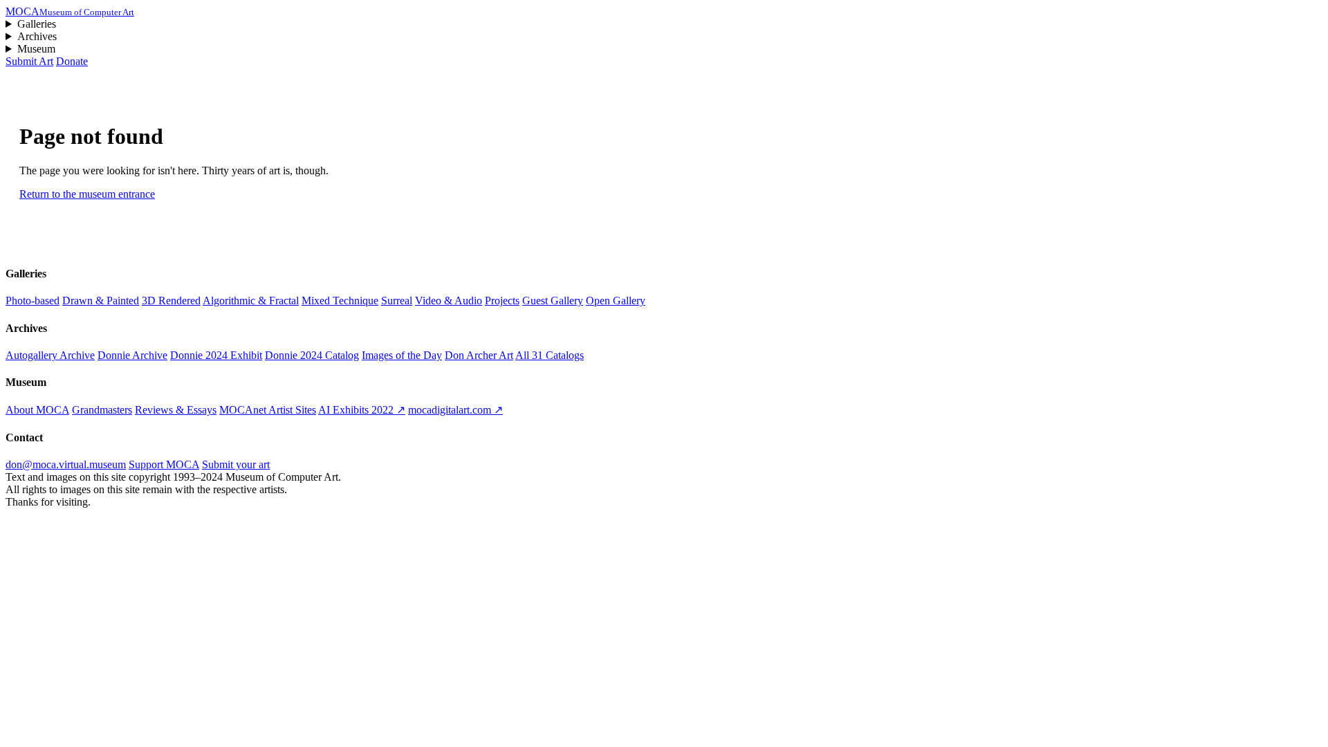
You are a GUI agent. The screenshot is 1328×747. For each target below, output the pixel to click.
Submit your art (236, 464)
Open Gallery (615, 300)
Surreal (396, 300)
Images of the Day (402, 355)
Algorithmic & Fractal (251, 300)
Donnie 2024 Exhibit (216, 355)
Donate (72, 61)
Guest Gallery (552, 300)
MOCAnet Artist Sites (267, 410)
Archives (37, 36)
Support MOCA (164, 464)
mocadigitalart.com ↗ (455, 410)
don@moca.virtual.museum (66, 464)
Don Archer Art (479, 355)
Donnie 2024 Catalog (312, 355)
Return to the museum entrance (87, 194)
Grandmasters (102, 410)
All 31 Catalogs (549, 355)
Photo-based (32, 300)
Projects (502, 300)
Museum (36, 49)
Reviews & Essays (175, 410)
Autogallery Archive (50, 355)
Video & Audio (448, 300)
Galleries (36, 24)
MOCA (70, 11)
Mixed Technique (340, 300)
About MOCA (37, 410)
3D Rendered (171, 300)
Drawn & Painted (100, 300)
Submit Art (29, 61)
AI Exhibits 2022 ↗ (361, 410)
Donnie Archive (132, 355)
